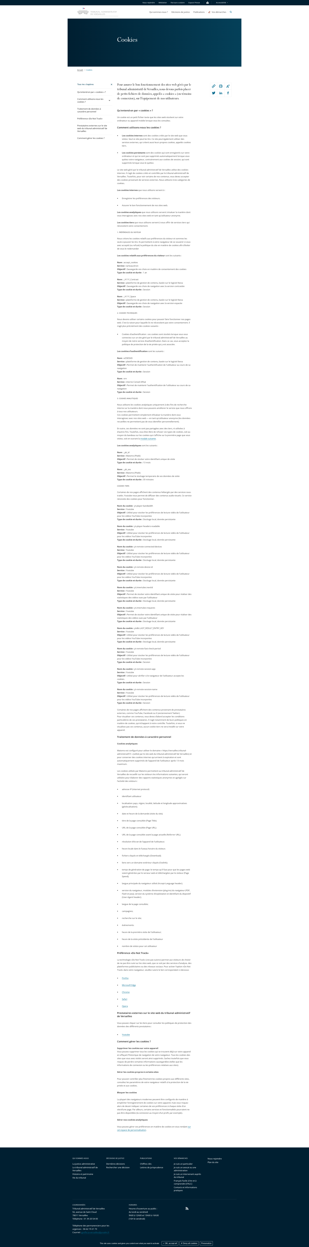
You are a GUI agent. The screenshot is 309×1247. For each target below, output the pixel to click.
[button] (158, 12)
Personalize (206, 1243)
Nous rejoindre (149, 2)
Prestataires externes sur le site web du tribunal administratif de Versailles (92, 128)
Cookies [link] (89, 70)
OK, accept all (171, 1243)
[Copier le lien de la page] (213, 86)
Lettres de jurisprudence (151, 1167)
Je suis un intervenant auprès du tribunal (187, 1175)
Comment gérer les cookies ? (91, 138)
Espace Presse (194, 2)
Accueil (80, 70)
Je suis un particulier (183, 1163)
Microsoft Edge (129, 985)
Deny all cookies (190, 1243)
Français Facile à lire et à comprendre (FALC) (185, 1182)
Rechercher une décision (118, 1167)
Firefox (125, 978)
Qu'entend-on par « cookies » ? (91, 92)
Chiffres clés (145, 1163)
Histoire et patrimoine (82, 1174)
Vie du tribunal (79, 1177)
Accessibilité (221, 2)
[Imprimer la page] (220, 86)
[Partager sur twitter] (213, 93)
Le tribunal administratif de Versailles (85, 1169)
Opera (125, 1006)
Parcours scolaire (178, 2)
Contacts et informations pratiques (185, 1189)
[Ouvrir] (109, 100)
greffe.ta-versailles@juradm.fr (95, 1232)
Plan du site (213, 1162)
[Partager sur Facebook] (228, 93)
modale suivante (148, 438)
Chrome (126, 992)
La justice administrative (83, 1163)
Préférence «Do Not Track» (89, 118)
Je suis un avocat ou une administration (185, 1169)
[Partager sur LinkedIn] (220, 93)
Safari (124, 999)
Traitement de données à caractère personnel (89, 110)
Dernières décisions (115, 1163)
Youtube (126, 1034)
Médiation (163, 2)
